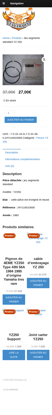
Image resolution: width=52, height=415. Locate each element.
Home (6, 38)
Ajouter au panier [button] (14, 299)
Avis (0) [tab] (9, 166)
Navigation (17, 3)
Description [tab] (11, 152)
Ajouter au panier (20, 119)
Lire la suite (14, 354)
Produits (16, 38)
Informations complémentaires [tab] (22, 159)
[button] (44, 59)
